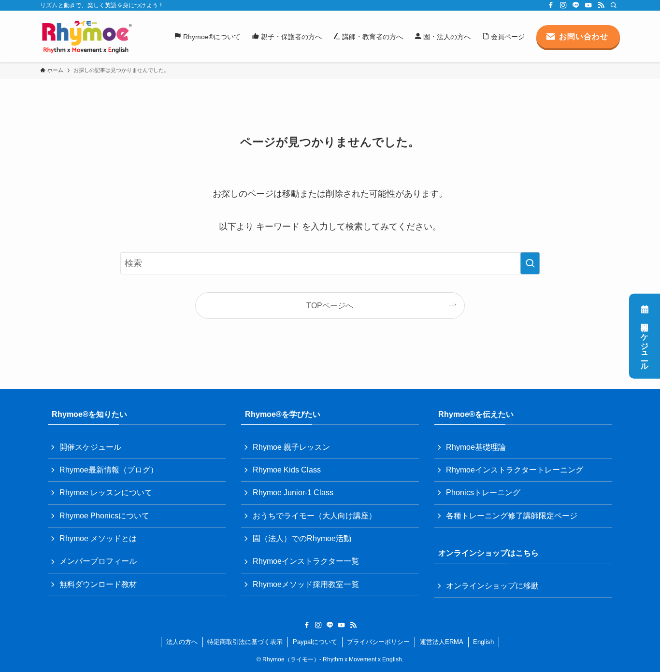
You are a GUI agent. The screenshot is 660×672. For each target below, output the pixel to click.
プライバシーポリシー (378, 641)
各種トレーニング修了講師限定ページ (511, 516)
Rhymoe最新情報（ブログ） (108, 470)
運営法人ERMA (441, 641)
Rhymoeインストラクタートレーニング (514, 470)
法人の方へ (182, 641)
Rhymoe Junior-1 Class (293, 492)
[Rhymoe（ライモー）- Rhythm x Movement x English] (86, 36)
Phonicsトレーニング (483, 492)
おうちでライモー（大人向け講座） (314, 516)
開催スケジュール (645, 342)
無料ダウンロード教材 (98, 584)
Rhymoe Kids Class (287, 470)
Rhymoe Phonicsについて (104, 516)
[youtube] (588, 5)
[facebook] (551, 5)
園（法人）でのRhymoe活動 (302, 538)
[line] (576, 5)
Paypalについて (315, 641)
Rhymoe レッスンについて (105, 492)
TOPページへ (329, 305)
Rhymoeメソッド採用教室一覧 (306, 584)
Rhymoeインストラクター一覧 (306, 561)
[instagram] (563, 5)
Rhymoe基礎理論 (476, 447)
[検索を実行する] (530, 263)
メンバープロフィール (98, 561)
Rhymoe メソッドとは (98, 538)
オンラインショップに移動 (492, 586)
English (483, 641)
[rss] (601, 5)
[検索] (613, 5)
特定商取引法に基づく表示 (245, 641)
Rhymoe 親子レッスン (291, 447)
